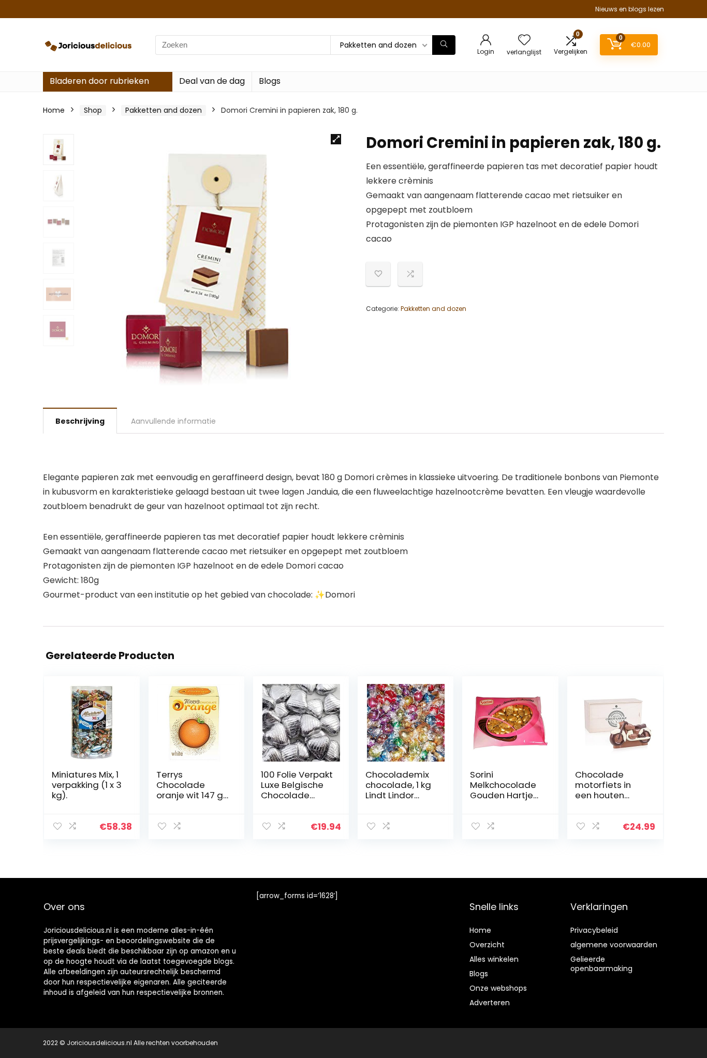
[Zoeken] (443, 45)
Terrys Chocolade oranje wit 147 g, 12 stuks (190, 790)
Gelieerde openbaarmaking (601, 964)
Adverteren (489, 1002)
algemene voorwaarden (613, 945)
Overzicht (487, 945)
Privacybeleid (594, 930)
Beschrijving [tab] (80, 421)
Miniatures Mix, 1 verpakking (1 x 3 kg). (87, 784)
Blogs (270, 81)
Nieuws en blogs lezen (629, 9)
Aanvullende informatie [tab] (173, 421)
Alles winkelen (494, 959)
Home (54, 110)
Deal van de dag (212, 81)
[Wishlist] (524, 40)
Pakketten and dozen (163, 110)
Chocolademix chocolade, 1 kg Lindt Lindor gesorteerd (398, 790)
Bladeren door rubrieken (99, 81)
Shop (93, 110)
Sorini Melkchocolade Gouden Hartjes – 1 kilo (504, 790)
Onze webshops (498, 988)
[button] (336, 139)
